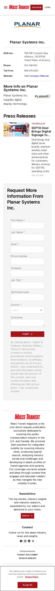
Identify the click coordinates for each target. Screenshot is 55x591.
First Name (18, 220)
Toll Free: (9, 70)
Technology (38, 124)
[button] (6, 7)
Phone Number (19, 256)
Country (16, 304)
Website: (8, 76)
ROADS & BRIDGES (27, 558)
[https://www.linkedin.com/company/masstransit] (29, 541)
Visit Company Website (36, 76)
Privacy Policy (31, 577)
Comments (17, 317)
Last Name (18, 232)
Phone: (7, 65)
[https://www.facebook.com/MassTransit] (21, 541)
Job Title (17, 280)
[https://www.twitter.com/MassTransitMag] (33, 541)
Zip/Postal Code (20, 292)
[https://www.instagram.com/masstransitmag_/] (25, 541)
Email (15, 244)
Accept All (27, 585)
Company (16, 268)
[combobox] (27, 310)
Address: (8, 53)
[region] (27, 578)
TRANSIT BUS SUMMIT (27, 555)
